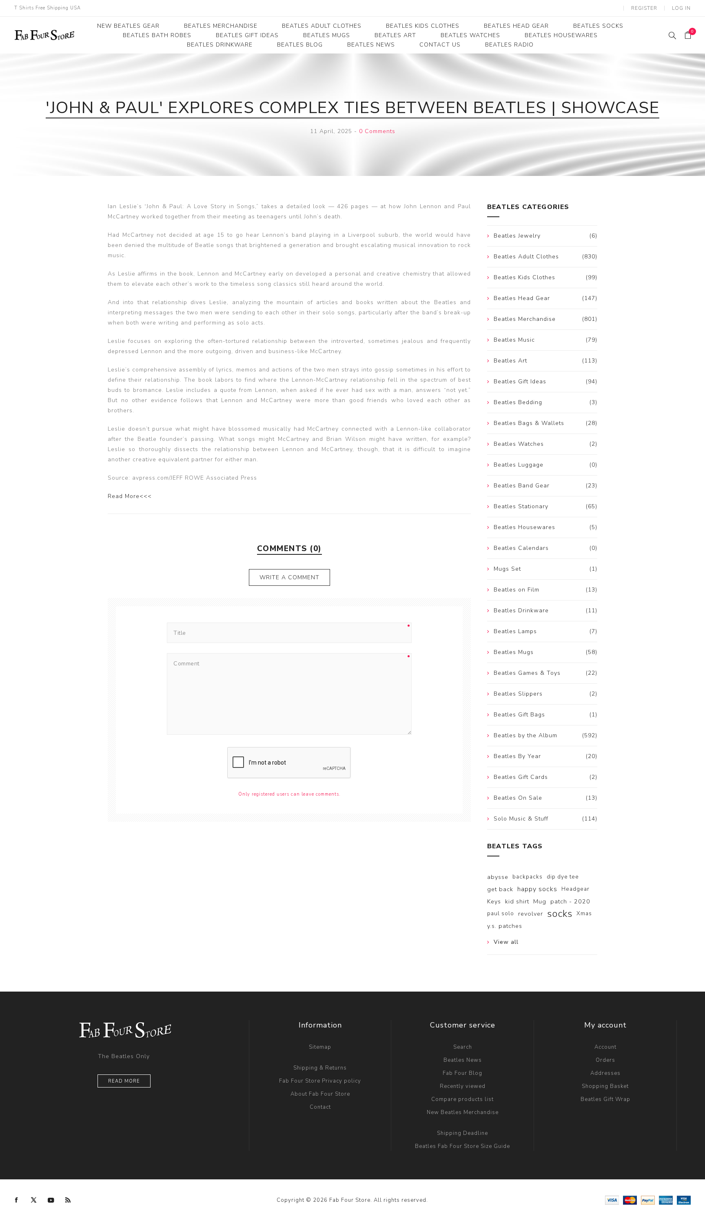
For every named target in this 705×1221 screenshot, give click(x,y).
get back (500, 889)
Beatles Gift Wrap (605, 1099)
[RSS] (68, 1200)
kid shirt (517, 901)
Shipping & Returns (320, 1068)
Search (462, 1047)
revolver (530, 914)
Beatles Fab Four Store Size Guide (462, 1146)
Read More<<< (130, 496)
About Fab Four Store (320, 1094)
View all (506, 942)
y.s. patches (504, 926)
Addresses (605, 1073)
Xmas (584, 913)
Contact (320, 1107)
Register (644, 8)
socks (559, 913)
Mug (539, 901)
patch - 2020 (570, 901)
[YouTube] (51, 1200)
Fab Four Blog (462, 1073)
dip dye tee (563, 877)
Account (605, 1047)
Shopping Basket (605, 1086)
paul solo (500, 913)
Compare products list (462, 1099)
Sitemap (320, 1047)
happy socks (537, 889)
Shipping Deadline (462, 1133)
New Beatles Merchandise (463, 1112)
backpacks (527, 877)
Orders (605, 1060)
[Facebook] (16, 1200)
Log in (681, 8)
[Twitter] (33, 1200)
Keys (494, 901)
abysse (497, 877)
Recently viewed (463, 1086)
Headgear (575, 889)
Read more (124, 1081)
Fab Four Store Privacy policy (320, 1081)
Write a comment (289, 577)
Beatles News (462, 1060)
